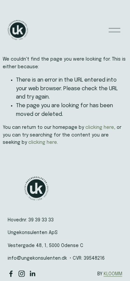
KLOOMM (113, 274)
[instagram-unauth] (21, 273)
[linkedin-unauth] (32, 273)
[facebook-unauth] (11, 273)
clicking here (99, 127)
